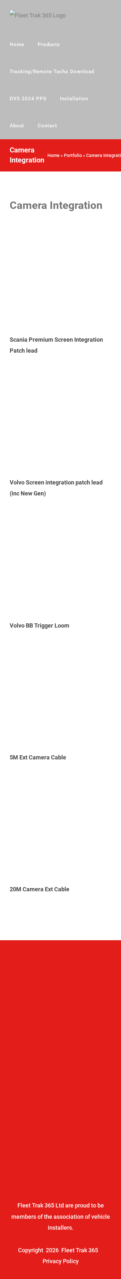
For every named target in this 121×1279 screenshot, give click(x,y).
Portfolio (73, 155)
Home (53, 155)
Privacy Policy (61, 1261)
